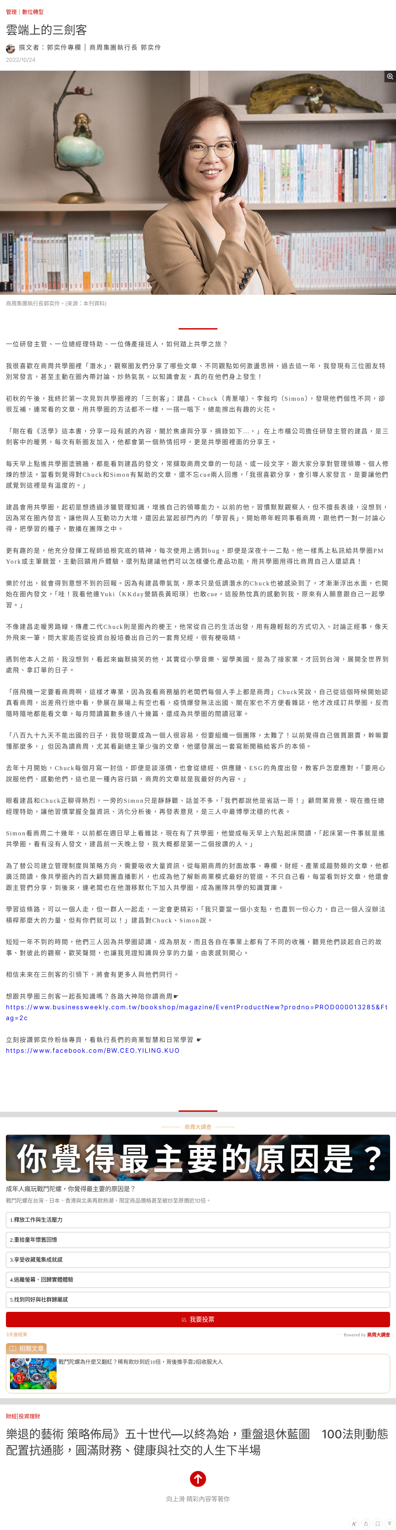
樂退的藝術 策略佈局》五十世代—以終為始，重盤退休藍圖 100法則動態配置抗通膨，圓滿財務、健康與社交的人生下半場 (197, 1442)
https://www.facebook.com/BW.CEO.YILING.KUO (93, 1050)
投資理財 (29, 1416)
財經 (11, 1416)
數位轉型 (33, 12)
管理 (11, 12)
